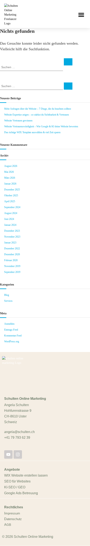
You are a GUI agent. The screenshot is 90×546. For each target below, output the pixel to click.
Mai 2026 (9, 171)
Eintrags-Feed (11, 329)
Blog (6, 295)
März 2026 (9, 177)
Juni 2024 (9, 219)
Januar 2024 (10, 224)
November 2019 (12, 266)
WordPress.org (11, 341)
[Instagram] (18, 454)
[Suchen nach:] (32, 66)
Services (8, 300)
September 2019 (12, 272)
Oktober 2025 (11, 195)
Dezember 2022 (12, 248)
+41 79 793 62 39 (17, 437)
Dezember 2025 (12, 189)
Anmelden (9, 323)
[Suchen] (68, 61)
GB (8, 524)
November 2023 (12, 236)
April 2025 (9, 201)
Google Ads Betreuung (21, 493)
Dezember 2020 (12, 254)
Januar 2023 (10, 242)
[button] (81, 14)
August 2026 (10, 166)
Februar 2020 (11, 260)
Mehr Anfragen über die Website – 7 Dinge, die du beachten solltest (37, 108)
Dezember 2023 (12, 230)
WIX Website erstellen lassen (26, 475)
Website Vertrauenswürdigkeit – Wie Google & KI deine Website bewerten (41, 126)
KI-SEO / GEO (14, 487)
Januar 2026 (10, 183)
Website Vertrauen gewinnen (18, 120)
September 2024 (12, 207)
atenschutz (14, 519)
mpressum (12, 513)
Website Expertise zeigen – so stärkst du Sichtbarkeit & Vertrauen (36, 114)
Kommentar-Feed (13, 335)
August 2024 (10, 213)
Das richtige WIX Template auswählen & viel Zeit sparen (32, 132)
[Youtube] (8, 454)
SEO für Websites (17, 481)
